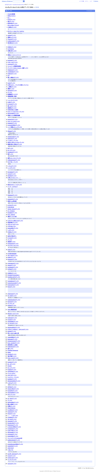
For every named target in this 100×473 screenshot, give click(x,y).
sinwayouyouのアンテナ (14, 341)
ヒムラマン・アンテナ (13, 377)
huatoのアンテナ (12, 369)
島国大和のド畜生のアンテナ (15, 144)
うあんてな (10, 449)
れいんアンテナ (11, 367)
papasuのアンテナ (12, 411)
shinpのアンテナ (12, 305)
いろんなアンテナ (12, 166)
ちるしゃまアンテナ (13, 62)
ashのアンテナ (11, 83)
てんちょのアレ (11, 373)
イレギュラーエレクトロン (18, 4)
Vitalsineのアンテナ (13, 70)
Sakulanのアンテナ (12, 195)
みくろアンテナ (11, 150)
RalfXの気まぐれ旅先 (13, 109)
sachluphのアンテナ (13, 267)
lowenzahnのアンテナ (13, 284)
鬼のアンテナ (11, 21)
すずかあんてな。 (12, 226)
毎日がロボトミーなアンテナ (15, 184)
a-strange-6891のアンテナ (14, 426)
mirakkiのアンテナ (12, 212)
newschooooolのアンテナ (14, 283)
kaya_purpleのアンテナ (14, 343)
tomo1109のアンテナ (13, 436)
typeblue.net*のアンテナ (14, 277)
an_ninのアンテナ (12, 398)
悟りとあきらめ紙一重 (13, 333)
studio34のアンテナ (13, 446)
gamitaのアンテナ (12, 379)
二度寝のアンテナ (12, 86)
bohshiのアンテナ (12, 60)
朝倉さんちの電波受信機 (14, 115)
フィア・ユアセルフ (13, 186)
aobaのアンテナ (12, 35)
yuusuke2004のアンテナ (14, 125)
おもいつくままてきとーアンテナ (16, 111)
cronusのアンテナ (12, 104)
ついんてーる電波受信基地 (14, 66)
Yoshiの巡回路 (11, 14)
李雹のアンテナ (11, 406)
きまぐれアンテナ (12, 375)
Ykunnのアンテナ (12, 39)
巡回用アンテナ (11, 241)
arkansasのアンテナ (13, 293)
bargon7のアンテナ (13, 119)
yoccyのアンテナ (12, 463)
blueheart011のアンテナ (14, 327)
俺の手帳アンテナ (12, 356)
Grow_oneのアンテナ (13, 358)
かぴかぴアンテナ (12, 205)
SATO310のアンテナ (13, 371)
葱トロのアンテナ (12, 106)
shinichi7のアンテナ (13, 199)
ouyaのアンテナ (12, 319)
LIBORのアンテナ (12, 273)
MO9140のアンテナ (12, 23)
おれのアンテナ (11, 19)
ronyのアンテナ (12, 455)
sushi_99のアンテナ (13, 430)
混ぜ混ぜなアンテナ (13, 42)
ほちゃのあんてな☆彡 (13, 25)
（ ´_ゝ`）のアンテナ (13, 415)
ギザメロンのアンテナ (13, 224)
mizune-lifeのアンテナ (13, 388)
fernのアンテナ (11, 286)
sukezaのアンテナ (12, 317)
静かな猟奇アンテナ (13, 404)
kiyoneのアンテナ (12, 301)
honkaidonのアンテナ (13, 281)
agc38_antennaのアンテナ (14, 453)
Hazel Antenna (11, 408)
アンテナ (10, 92)
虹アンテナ (10, 148)
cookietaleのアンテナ (13, 71)
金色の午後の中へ (12, 236)
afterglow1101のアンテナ (14, 381)
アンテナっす (11, 303)
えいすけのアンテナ (13, 323)
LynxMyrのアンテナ (13, 410)
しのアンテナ (11, 230)
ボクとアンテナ (11, 394)
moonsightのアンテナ (13, 392)
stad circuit (11, 448)
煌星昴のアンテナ (12, 107)
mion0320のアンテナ (13, 321)
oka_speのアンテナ (13, 255)
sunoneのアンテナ (12, 64)
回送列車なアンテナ (13, 222)
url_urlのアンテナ (12, 295)
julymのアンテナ (12, 331)
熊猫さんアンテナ (12, 37)
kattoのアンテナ (12, 257)
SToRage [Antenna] (13, 350)
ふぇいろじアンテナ (13, 100)
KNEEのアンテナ (12, 47)
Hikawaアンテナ (12, 131)
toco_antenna (11, 214)
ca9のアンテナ (11, 102)
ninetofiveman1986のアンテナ (15, 444)
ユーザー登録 (81, 1)
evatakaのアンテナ (12, 417)
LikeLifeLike (11, 207)
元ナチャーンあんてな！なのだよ (16, 31)
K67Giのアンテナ (12, 387)
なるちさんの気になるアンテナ (15, 220)
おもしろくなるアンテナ (14, 121)
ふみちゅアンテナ (12, 382)
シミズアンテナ (11, 167)
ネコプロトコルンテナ (13, 245)
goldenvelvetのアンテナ (14, 440)
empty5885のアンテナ (13, 337)
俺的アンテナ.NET (12, 216)
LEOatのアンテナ (12, 269)
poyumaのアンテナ (12, 434)
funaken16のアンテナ (13, 423)
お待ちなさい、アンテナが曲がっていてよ (18, 84)
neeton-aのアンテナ (13, 457)
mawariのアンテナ (12, 123)
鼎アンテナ (10, 348)
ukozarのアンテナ (12, 90)
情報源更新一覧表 (12, 96)
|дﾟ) (9, 75)
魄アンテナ (10, 154)
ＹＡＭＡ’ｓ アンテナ (13, 140)
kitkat (9, 352)
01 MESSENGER (12, 253)
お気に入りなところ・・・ (14, 177)
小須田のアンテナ (12, 27)
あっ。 (9, 17)
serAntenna (11, 48)
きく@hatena (11, 211)
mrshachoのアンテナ (13, 243)
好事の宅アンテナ (12, 50)
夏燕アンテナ (11, 88)
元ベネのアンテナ (12, 419)
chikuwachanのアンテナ (14, 160)
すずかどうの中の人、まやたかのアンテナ (18, 329)
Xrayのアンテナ (12, 413)
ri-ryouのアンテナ (12, 238)
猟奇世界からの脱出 (13, 344)
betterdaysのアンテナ (13, 346)
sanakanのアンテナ (13, 152)
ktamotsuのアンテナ (13, 425)
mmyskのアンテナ (12, 421)
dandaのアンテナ (12, 175)
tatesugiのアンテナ (12, 339)
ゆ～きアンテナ (11, 364)
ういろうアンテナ (12, 459)
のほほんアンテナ (12, 232)
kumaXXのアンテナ (13, 390)
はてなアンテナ (8, 4)
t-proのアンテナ (12, 174)
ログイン (86, 1)
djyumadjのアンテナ (13, 432)
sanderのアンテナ (12, 362)
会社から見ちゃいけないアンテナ (16, 142)
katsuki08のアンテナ (13, 228)
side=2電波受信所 (12, 309)
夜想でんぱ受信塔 (12, 201)
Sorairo (10, 365)
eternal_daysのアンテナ (14, 209)
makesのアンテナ (12, 73)
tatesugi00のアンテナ (13, 402)
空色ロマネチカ (11, 15)
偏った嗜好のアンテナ (13, 77)
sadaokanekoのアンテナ (14, 299)
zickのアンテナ (11, 249)
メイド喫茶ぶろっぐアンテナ (15, 127)
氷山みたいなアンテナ (13, 313)
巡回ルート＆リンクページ (14, 55)
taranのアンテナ (12, 265)
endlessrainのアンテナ (13, 41)
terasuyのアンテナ (12, 259)
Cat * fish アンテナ (13, 161)
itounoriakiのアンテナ (13, 113)
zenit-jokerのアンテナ (13, 263)
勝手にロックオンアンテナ (14, 158)
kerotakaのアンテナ (13, 172)
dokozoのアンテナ (12, 138)
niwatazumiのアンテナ (13, 136)
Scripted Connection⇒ (13, 275)
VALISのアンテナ (12, 354)
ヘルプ (90, 1)
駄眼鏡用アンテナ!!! (13, 94)
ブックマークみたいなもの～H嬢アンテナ (18, 68)
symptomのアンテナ (13, 428)
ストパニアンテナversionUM (15, 438)
